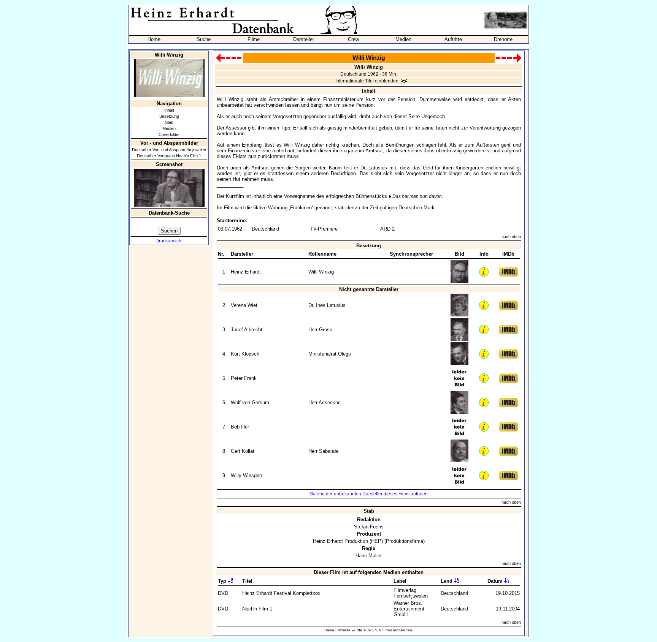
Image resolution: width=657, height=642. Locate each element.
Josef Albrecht (246, 329)
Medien (403, 39)
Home (154, 39)
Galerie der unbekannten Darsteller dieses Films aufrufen (368, 494)
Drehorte (503, 39)
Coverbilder (169, 134)
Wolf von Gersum (250, 402)
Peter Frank (244, 378)
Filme (254, 39)
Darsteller (303, 39)
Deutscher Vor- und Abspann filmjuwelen (169, 149)
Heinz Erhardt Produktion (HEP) (348, 541)
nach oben (511, 236)
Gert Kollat (242, 451)
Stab (169, 122)
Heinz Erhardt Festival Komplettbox (281, 593)
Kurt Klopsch (245, 354)
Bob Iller (240, 427)
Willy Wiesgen (246, 475)
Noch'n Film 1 (257, 609)
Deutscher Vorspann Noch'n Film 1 (169, 155)
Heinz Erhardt (246, 272)
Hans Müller (368, 555)
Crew (353, 39)
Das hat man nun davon (417, 196)
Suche (204, 39)
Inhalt (169, 110)
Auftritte (453, 39)
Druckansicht (169, 241)
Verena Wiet (244, 305)
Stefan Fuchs (369, 527)
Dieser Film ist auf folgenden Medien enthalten (369, 572)
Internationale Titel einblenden (366, 81)
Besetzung (169, 116)
